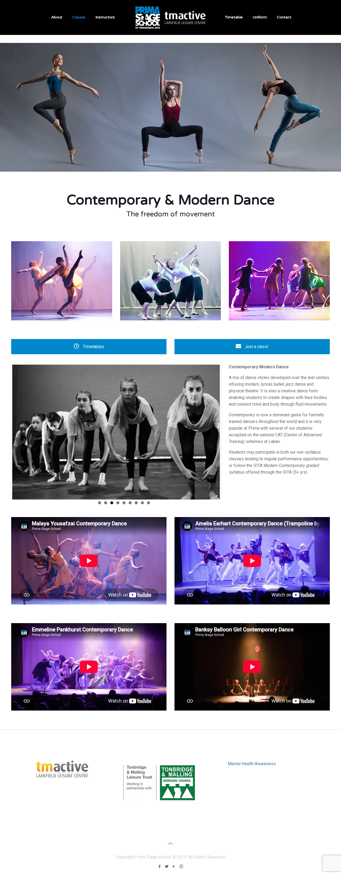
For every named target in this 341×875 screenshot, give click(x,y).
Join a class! (256, 346)
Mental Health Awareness (252, 763)
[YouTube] (174, 866)
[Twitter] (167, 866)
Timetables (93, 346)
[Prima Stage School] (170, 17)
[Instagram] (181, 866)
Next (227, 431)
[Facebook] (160, 866)
